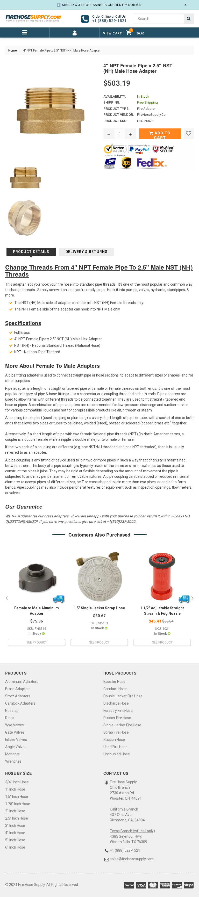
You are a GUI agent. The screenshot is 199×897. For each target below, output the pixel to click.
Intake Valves (16, 739)
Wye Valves (14, 725)
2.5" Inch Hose (16, 818)
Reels (9, 718)
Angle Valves (15, 747)
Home (12, 50)
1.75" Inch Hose (17, 804)
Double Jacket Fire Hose (123, 696)
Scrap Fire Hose (116, 732)
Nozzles (11, 710)
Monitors (12, 754)
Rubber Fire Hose (117, 718)
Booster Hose (114, 681)
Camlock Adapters (20, 703)
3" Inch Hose (15, 825)
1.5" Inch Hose (16, 796)
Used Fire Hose (115, 747)
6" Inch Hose (15, 847)
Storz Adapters (17, 696)
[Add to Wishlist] (188, 133)
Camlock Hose (115, 689)
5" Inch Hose (15, 840)
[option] (36, 598)
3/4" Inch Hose (17, 782)
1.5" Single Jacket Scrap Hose (99, 608)
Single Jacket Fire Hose (122, 725)
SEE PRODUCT (36, 642)
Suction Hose (114, 739)
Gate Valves (15, 732)
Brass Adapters (18, 689)
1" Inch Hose (15, 789)
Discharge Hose (116, 703)
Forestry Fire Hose (118, 710)
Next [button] (192, 598)
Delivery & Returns (87, 252)
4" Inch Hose (15, 833)
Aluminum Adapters (21, 681)
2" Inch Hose (15, 811)
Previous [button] (6, 598)
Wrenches (13, 761)
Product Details (31, 252)
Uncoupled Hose (116, 754)
